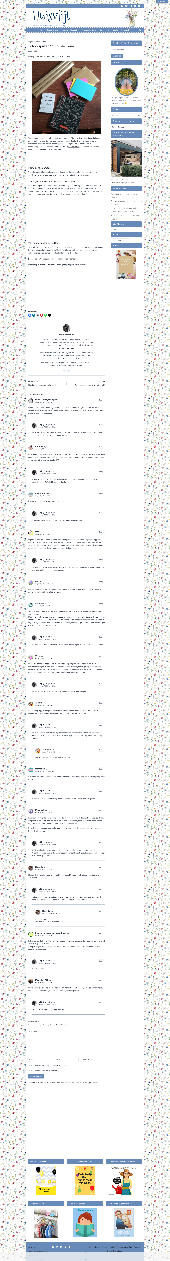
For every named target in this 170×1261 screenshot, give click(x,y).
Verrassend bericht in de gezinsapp (125, 215)
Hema (76, 144)
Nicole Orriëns (66, 334)
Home (42, 30)
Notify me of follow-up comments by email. (48, 1065)
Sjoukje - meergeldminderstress (50, 933)
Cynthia (39, 446)
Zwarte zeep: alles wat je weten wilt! (90, 383)
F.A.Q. (112, 1247)
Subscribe (117, 56)
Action (43, 42)
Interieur (64, 30)
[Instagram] (61, 1247)
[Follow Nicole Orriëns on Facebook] (64, 370)
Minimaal (39, 810)
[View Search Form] (140, 30)
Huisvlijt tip (115, 219)
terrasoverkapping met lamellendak (125, 182)
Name (32, 1060)
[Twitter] (57, 1247)
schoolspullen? (48, 265)
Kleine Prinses (42, 493)
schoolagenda (34, 253)
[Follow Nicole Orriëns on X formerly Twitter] (68, 370)
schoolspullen (73, 147)
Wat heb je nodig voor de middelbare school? (57, 259)
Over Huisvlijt (94, 1247)
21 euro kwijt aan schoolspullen (74, 247)
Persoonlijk (125, 30)
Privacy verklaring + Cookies (128, 1247)
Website (85, 1060)
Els (36, 581)
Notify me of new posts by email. (44, 1070)
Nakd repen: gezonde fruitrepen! (42, 383)
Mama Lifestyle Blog (45, 399)
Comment (34, 1031)
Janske (38, 703)
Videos (114, 230)
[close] (86, 1253)
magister (53, 188)
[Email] (69, 1247)
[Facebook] (53, 1247)
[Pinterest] (65, 1247)
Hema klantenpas (81, 175)
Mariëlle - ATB (42, 980)
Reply (101, 400)
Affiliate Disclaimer (114, 1251)
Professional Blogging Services (38, 1252)
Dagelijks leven (53, 30)
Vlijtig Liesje (44, 424)
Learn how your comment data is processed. (79, 1082)
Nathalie (39, 867)
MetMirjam (40, 769)
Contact (105, 1247)
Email (58, 1060)
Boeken (116, 30)
